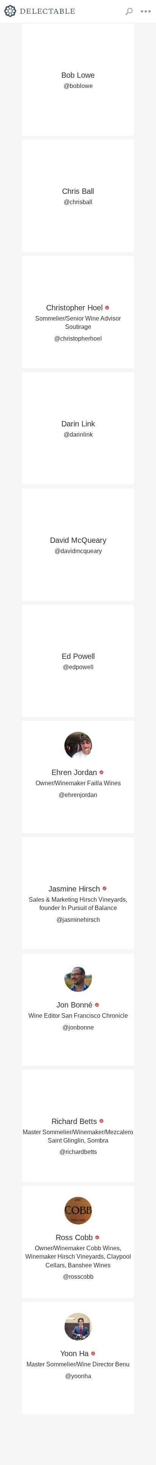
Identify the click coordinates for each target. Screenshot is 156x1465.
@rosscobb (78, 1276)
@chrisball (78, 202)
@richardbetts (78, 1152)
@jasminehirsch (78, 919)
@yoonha (78, 1376)
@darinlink (78, 434)
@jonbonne (78, 1027)
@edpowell (78, 667)
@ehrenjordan (78, 795)
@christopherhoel (78, 338)
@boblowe (78, 86)
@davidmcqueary (78, 551)
